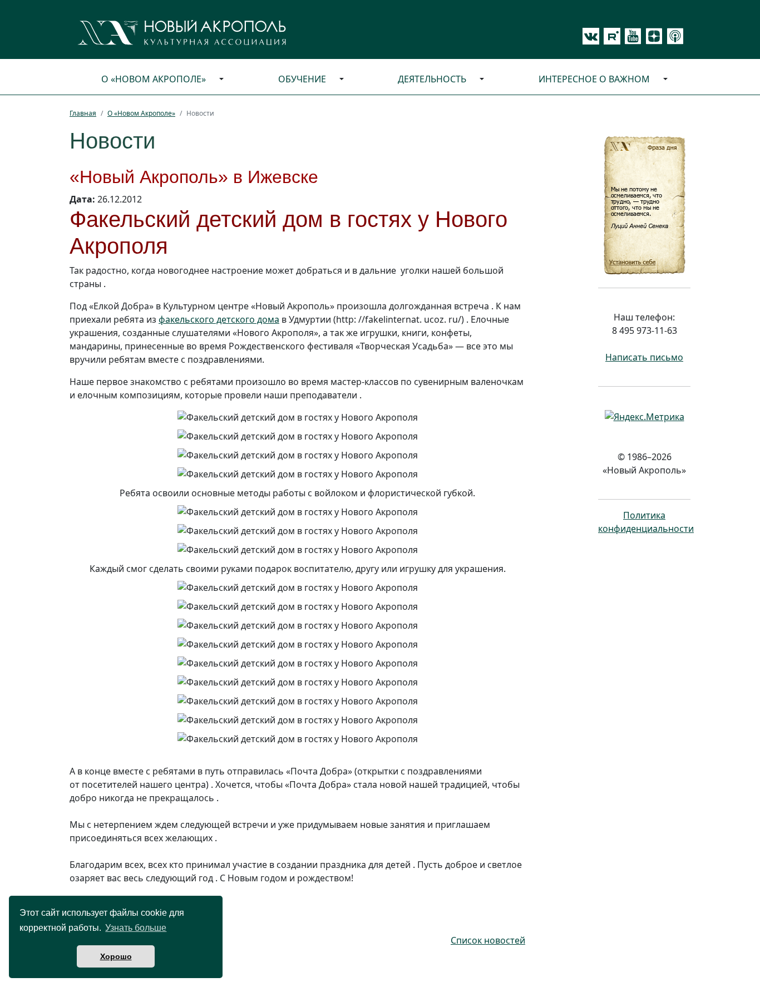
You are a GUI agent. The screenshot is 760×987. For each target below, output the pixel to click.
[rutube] (609, 36)
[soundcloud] (673, 36)
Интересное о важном (594, 79)
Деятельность (432, 79)
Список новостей (488, 940)
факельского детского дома (219, 319)
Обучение (302, 79)
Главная (83, 113)
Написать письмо (644, 357)
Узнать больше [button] (135, 927)
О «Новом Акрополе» (153, 79)
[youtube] (630, 36)
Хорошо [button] (116, 956)
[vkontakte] (591, 36)
